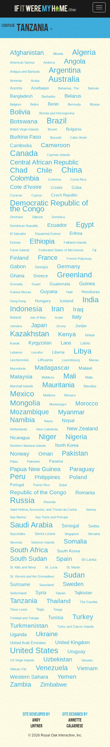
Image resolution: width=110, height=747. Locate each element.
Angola (74, 60)
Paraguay (82, 469)
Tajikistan (83, 592)
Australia (63, 78)
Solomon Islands (43, 542)
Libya (83, 350)
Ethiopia (42, 241)
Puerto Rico (41, 485)
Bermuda (74, 104)
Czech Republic (64, 195)
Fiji (94, 250)
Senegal (70, 525)
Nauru (48, 421)
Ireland (15, 317)
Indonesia (26, 308)
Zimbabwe (53, 684)
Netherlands (18, 429)
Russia (22, 500)
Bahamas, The (68, 88)
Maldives (48, 377)
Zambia (20, 684)
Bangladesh (21, 96)
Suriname (20, 584)
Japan (39, 325)
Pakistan (75, 452)
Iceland (66, 301)
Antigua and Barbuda (25, 71)
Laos (66, 343)
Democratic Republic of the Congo (49, 205)
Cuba (77, 187)
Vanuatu (87, 660)
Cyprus (36, 195)
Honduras (91, 291)
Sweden (73, 584)
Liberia (58, 352)
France (47, 257)
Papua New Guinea (35, 469)
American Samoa (22, 62)
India (90, 299)
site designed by (74, 720)
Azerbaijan (40, 88)
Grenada (16, 284)
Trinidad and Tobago (24, 618)
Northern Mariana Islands (28, 445)
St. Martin (73, 567)
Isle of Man (38, 317)
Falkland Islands (75, 242)
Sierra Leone (45, 534)
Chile (44, 170)
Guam (36, 284)
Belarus (73, 96)
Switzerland (18, 593)
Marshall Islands (21, 386)
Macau (94, 360)
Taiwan (60, 593)
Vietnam (87, 668)
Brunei (52, 129)
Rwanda (49, 502)
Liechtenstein (19, 360)
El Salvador (18, 233)
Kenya (67, 334)
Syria (40, 592)
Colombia (24, 177)
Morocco (86, 403)
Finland (19, 258)
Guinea (87, 283)
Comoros (54, 179)
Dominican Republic (24, 226)
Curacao (16, 195)
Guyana (48, 291)
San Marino (18, 517)
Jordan (81, 326)
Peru (18, 476)
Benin (53, 104)
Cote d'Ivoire (26, 187)
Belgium (15, 104)
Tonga (57, 609)
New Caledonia (47, 429)
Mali (69, 375)
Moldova (49, 395)
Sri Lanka (89, 560)
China (71, 169)
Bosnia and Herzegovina (56, 113)
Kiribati (89, 335)
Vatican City (18, 669)
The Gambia (88, 602)
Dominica (58, 217)
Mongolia (25, 402)
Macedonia (18, 368)
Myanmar (71, 411)
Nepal (68, 420)
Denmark (16, 217)
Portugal (17, 485)
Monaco (70, 395)
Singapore (72, 534)
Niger (47, 436)
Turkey (82, 616)
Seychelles (18, 534)
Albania (58, 53)
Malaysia (21, 377)
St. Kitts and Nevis (23, 567)
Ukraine (47, 634)
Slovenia (16, 542)
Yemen (67, 676)
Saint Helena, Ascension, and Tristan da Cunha (43, 509)
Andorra (49, 62)
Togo (40, 609)
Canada (24, 153)
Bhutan (95, 104)
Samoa (91, 509)
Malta (89, 377)
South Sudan (28, 558)
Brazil (57, 120)
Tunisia (55, 617)
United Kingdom (72, 642)
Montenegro (57, 404)
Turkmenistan (29, 625)
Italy (77, 317)
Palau (14, 461)
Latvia (85, 343)
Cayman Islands (58, 155)
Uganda (18, 634)
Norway (19, 454)
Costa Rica (78, 179)
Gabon (18, 266)
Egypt (85, 224)
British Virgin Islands (24, 129)
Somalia (75, 541)
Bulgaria (73, 129)
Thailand (58, 600)
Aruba (35, 80)
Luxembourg (71, 360)
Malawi (85, 368)
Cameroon (55, 145)
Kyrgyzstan (40, 342)
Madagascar (52, 367)
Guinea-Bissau (20, 292)
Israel (59, 317)
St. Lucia (51, 567)
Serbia (93, 526)
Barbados (48, 96)
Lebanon (16, 352)
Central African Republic (44, 162)
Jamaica (16, 326)
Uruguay (76, 651)
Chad (19, 170)
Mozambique (29, 411)
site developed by (36, 720)
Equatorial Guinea (47, 233)
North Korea (66, 445)
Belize (34, 104)
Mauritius (90, 386)
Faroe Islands (20, 250)
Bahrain (93, 88)
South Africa (29, 549)
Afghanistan (27, 52)
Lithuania (45, 360)
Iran (57, 308)
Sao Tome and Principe (51, 517)
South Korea (68, 551)
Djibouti (37, 217)
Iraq (78, 309)
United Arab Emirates (28, 643)
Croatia (56, 187)
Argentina (65, 69)
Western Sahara (29, 677)
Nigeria (76, 436)
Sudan (74, 574)
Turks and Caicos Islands (75, 626)
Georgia (41, 267)
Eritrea (76, 233)
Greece (40, 275)
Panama (56, 461)
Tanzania (23, 600)
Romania (85, 492)
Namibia (22, 419)
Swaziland (46, 585)
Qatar (63, 485)
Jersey (61, 326)
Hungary (43, 301)
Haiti (69, 292)
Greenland (74, 274)
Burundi (55, 137)
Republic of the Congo (38, 492)
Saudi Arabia (31, 524)
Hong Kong (18, 301)
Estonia (15, 242)
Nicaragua (20, 437)
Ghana (17, 276)
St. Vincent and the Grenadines (32, 576)
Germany (68, 266)
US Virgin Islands (22, 660)
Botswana (24, 121)
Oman (45, 454)
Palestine (33, 461)
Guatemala (60, 283)
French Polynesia (79, 258)
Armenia (16, 80)
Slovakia (94, 534)
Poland (78, 477)
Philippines (47, 477)
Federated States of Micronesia (61, 250)
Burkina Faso (25, 137)
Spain (64, 558)
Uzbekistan (57, 659)
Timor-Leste (18, 609)
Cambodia (21, 145)
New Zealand (82, 429)
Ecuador (57, 225)
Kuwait (14, 343)
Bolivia (20, 111)
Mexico (22, 393)
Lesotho (37, 352)
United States (34, 650)
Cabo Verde (78, 137)
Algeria (84, 51)
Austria (16, 88)
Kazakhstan (29, 333)
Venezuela (52, 667)
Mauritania (58, 384)
